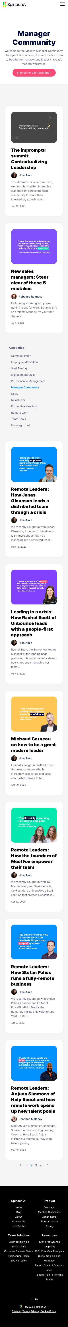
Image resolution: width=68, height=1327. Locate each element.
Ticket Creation (49, 1221)
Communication (21, 355)
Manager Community (25, 387)
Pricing (49, 1226)
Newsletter (18, 400)
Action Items (49, 1216)
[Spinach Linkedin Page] (36, 1299)
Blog (18, 1212)
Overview (49, 1207)
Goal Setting (19, 368)
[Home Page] (14, 4)
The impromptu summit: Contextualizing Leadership (29, 159)
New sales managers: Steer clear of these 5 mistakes (29, 280)
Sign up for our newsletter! (34, 72)
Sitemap (17, 1311)
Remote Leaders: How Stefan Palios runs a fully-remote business (32, 975)
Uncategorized (20, 425)
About (18, 1216)
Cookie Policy (48, 1311)
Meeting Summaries (49, 1212)
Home (18, 1207)
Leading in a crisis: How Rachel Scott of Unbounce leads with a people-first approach (33, 623)
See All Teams (19, 1260)
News (14, 393)
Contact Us (18, 1221)
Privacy (35, 1311)
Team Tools (18, 419)
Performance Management (28, 381)
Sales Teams (19, 1246)
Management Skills (23, 374)
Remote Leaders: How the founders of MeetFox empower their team (34, 858)
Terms (26, 1311)
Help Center (19, 1226)
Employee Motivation (24, 362)
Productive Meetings (24, 406)
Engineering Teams (19, 1255)
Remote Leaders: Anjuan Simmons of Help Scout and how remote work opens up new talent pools (33, 1099)
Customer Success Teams (18, 1251)
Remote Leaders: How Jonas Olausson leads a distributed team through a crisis (30, 501)
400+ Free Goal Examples (49, 1251)
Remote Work (19, 412)
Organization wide (19, 1241)
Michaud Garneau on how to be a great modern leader (33, 744)
